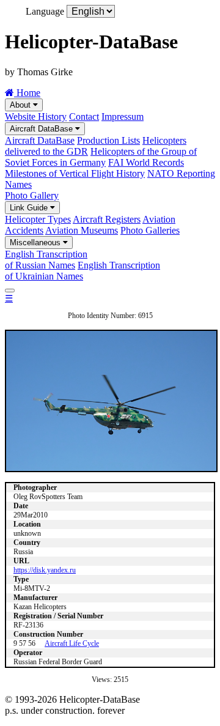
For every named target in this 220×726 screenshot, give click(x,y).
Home (27, 92)
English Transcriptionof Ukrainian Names (82, 270)
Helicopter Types (38, 219)
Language (45, 11)
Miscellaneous (36, 242)
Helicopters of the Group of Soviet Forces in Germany (101, 157)
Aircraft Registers (107, 219)
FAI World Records (146, 162)
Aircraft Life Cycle (72, 643)
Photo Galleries (150, 230)
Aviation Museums (81, 230)
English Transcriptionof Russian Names (46, 259)
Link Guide (30, 207)
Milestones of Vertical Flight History (75, 173)
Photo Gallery (32, 195)
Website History (36, 116)
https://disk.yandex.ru (44, 570)
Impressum (122, 116)
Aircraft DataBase (42, 128)
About (21, 104)
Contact (84, 116)
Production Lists (108, 140)
